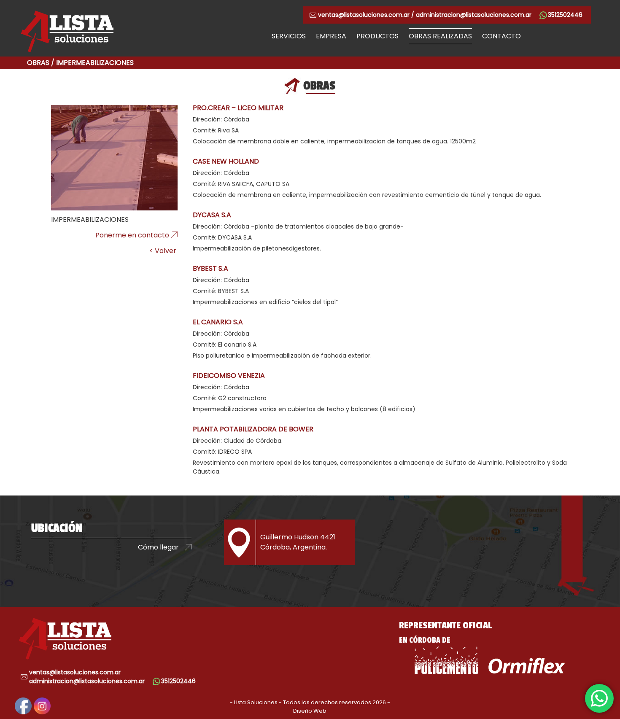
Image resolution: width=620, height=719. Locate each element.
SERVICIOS (289, 36)
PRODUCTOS (377, 36)
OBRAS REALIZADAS (440, 36)
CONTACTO (501, 36)
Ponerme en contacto (132, 235)
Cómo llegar (158, 547)
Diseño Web (309, 711)
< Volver (162, 251)
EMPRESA (331, 36)
